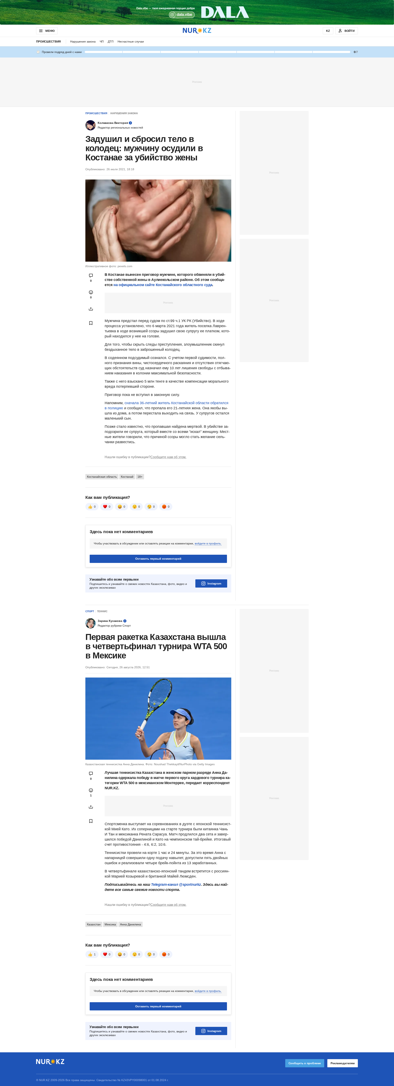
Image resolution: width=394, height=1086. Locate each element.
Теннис (102, 611)
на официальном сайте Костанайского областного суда (162, 285)
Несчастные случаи (131, 41)
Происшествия (48, 41)
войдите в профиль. (208, 543)
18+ (139, 476)
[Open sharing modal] (90, 308)
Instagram (214, 583)
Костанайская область (102, 476)
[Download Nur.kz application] (197, 12)
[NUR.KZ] (197, 30)
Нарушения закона (83, 41)
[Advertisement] (197, 81)
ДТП (110, 41)
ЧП (102, 41)
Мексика (110, 924)
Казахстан (94, 924)
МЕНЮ (49, 30)
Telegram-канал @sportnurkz (176, 884)
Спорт (89, 611)
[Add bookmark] (90, 323)
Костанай (127, 476)
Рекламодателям (343, 1063)
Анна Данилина (130, 924)
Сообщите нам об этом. (168, 457)
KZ (328, 30)
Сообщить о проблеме (305, 1063)
